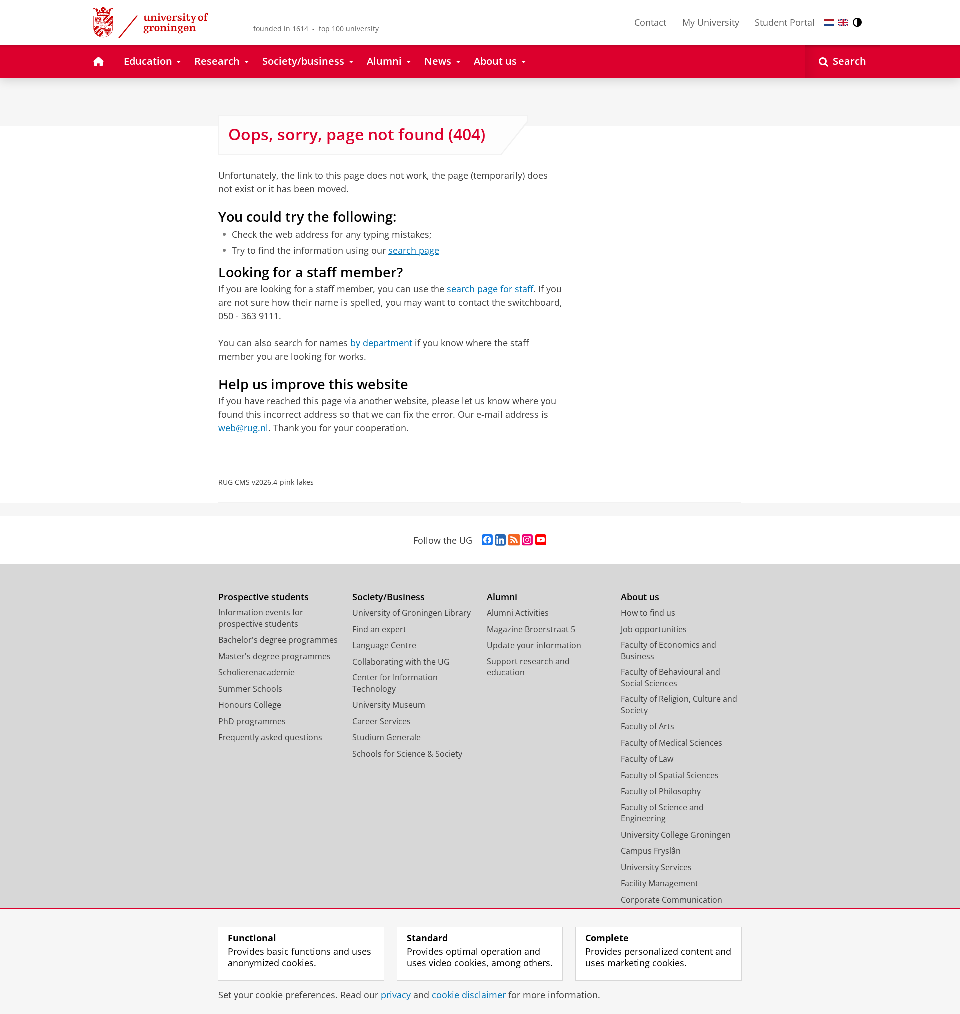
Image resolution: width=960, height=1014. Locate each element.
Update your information (534, 645)
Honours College (250, 705)
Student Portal (785, 22)
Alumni (502, 597)
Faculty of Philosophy (661, 791)
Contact (650, 22)
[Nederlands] (829, 22)
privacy (396, 995)
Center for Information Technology (395, 683)
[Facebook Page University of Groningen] (487, 540)
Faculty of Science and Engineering (662, 813)
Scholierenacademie (256, 672)
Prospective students (263, 597)
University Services (656, 867)
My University (711, 22)
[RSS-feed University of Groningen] (514, 540)
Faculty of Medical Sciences (671, 743)
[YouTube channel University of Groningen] (541, 540)
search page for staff (490, 289)
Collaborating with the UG (401, 662)
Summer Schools (250, 689)
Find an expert (379, 629)
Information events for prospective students (261, 618)
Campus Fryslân (651, 851)
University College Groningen (676, 835)
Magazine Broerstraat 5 (531, 629)
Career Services (381, 721)
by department (381, 343)
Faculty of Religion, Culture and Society (679, 705)
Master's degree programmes (274, 656)
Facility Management (659, 883)
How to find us (648, 613)
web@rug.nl (243, 428)
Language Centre (384, 645)
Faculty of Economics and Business (668, 651)
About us (640, 597)
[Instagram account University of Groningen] (527, 540)
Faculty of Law (647, 759)
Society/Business (388, 597)
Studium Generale (386, 737)
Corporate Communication (671, 900)
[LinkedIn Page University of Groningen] (500, 540)
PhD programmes (252, 721)
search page (414, 250)
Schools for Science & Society (407, 754)
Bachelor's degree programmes (278, 640)
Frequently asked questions (270, 737)
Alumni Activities (518, 613)
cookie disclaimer (469, 995)
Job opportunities (654, 629)
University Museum (389, 705)
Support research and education (528, 667)
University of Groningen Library (411, 613)
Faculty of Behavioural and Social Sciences (670, 677)
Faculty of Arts (647, 726)
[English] (843, 22)
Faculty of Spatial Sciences (670, 775)
